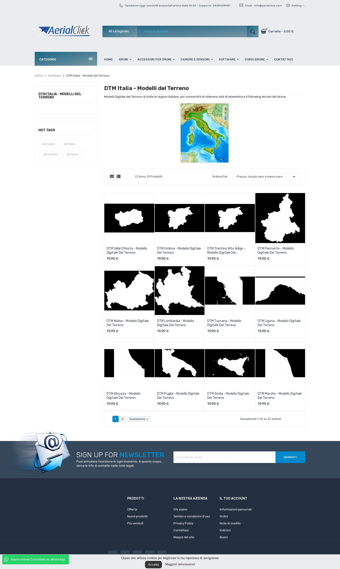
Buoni (224, 537)
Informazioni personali (236, 509)
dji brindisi (50, 154)
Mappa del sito (183, 537)
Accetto (153, 564)
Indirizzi (225, 530)
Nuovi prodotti (137, 516)
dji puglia (48, 144)
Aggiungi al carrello (125, 252)
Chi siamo (180, 509)
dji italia (69, 144)
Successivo (139, 419)
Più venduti (135, 523)
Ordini (224, 516)
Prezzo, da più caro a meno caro (267, 176)
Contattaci (181, 530)
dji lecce (72, 154)
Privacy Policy (183, 523)
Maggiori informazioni (180, 564)
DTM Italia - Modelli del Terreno (59, 96)
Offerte (132, 509)
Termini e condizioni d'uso (191, 516)
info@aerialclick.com (268, 5)
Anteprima (110, 260)
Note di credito (230, 523)
